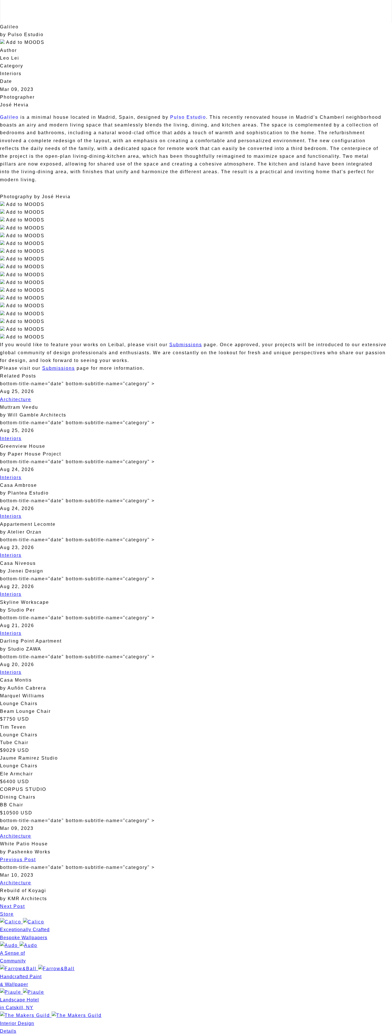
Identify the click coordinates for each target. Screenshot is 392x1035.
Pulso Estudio (188, 117)
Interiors (11, 438)
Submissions (185, 344)
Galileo (9, 117)
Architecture (15, 399)
